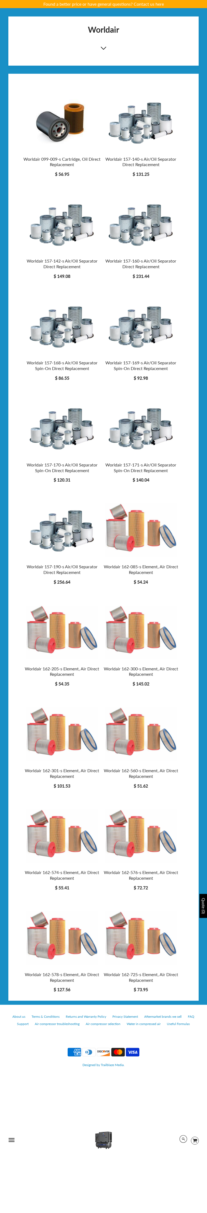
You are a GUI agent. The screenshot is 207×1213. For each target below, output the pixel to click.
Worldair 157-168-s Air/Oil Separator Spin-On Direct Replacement (62, 365)
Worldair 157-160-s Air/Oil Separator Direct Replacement (140, 263)
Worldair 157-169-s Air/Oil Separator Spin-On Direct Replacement (140, 365)
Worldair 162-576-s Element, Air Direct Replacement (141, 875)
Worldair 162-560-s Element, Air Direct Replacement (141, 773)
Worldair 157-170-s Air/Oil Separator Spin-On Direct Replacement (62, 467)
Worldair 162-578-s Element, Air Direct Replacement (62, 977)
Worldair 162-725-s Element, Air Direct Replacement (141, 977)
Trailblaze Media (112, 1065)
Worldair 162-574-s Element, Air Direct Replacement (62, 875)
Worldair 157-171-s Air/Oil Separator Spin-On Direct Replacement (140, 467)
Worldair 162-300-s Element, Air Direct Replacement (141, 671)
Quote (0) (203, 906)
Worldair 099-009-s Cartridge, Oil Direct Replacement (62, 161)
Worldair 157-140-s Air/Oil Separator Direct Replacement (140, 161)
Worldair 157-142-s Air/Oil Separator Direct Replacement (62, 263)
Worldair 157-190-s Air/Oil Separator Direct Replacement (62, 569)
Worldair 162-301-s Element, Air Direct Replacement (62, 773)
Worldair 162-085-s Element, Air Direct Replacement (141, 569)
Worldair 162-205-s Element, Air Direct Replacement (62, 671)
